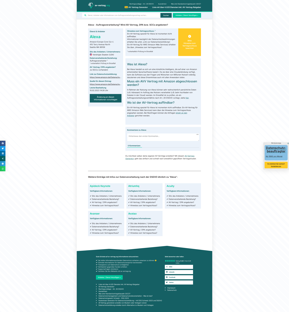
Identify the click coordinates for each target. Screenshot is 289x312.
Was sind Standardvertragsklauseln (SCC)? (186, 4)
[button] (179, 267)
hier (187, 98)
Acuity (170, 185)
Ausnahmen (162, 4)
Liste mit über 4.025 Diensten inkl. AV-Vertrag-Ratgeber (176, 7)
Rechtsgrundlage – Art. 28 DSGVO (141, 4)
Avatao (132, 213)
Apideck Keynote (100, 185)
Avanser (95, 213)
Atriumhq (133, 185)
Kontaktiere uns (276, 166)
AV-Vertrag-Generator (136, 7)
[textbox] (163, 90)
